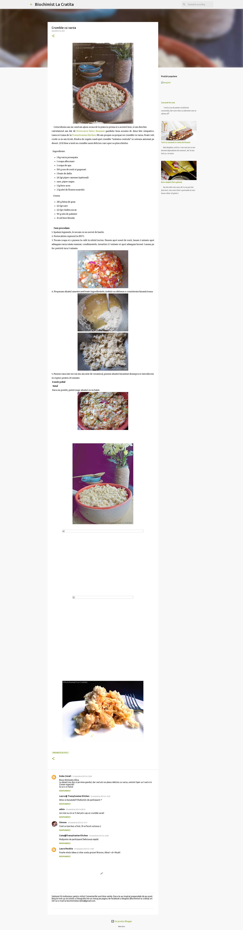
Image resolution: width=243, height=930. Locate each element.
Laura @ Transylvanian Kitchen (74, 796)
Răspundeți (64, 791)
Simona (62, 822)
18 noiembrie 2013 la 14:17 (77, 822)
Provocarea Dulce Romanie (90, 131)
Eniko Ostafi (65, 776)
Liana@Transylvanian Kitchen (73, 835)
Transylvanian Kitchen (84, 135)
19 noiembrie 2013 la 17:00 (84, 849)
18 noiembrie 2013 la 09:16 (75, 809)
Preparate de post (60, 753)
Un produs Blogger (123, 921)
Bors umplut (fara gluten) (171, 182)
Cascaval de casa (168, 103)
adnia (62, 809)
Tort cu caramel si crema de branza (175, 142)
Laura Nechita (66, 848)
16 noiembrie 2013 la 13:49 (100, 796)
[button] (53, 36)
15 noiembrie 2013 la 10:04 (82, 776)
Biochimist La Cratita (54, 4)
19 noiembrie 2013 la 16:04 (98, 836)
